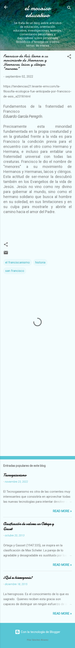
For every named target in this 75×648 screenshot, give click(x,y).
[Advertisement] (37, 411)
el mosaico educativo (37, 11)
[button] (69, 57)
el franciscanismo (17, 262)
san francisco (14, 271)
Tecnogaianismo (14, 475)
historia (40, 262)
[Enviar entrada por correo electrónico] (5, 254)
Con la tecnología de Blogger (40, 632)
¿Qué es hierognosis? (17, 577)
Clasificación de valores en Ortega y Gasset (28, 526)
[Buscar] (69, 8)
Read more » (62, 511)
